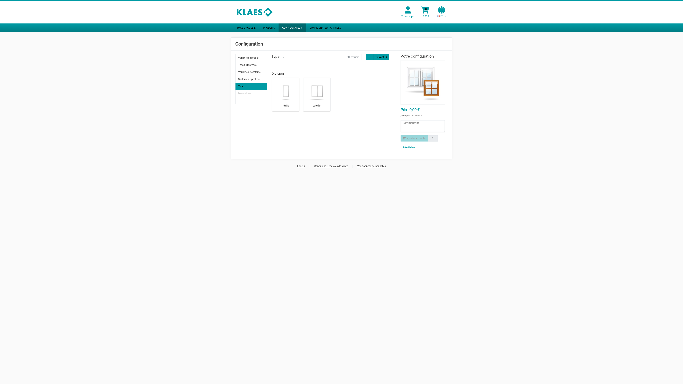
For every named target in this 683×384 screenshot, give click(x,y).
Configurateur (292, 27)
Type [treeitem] (240, 86)
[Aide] (283, 57)
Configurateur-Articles (325, 27)
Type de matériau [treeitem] (247, 64)
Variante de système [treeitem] (249, 72)
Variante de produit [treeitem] (248, 57)
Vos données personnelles (371, 166)
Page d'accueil (246, 27)
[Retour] (369, 57)
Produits (269, 27)
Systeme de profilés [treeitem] (249, 79)
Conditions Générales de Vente (331, 166)
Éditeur (301, 166)
